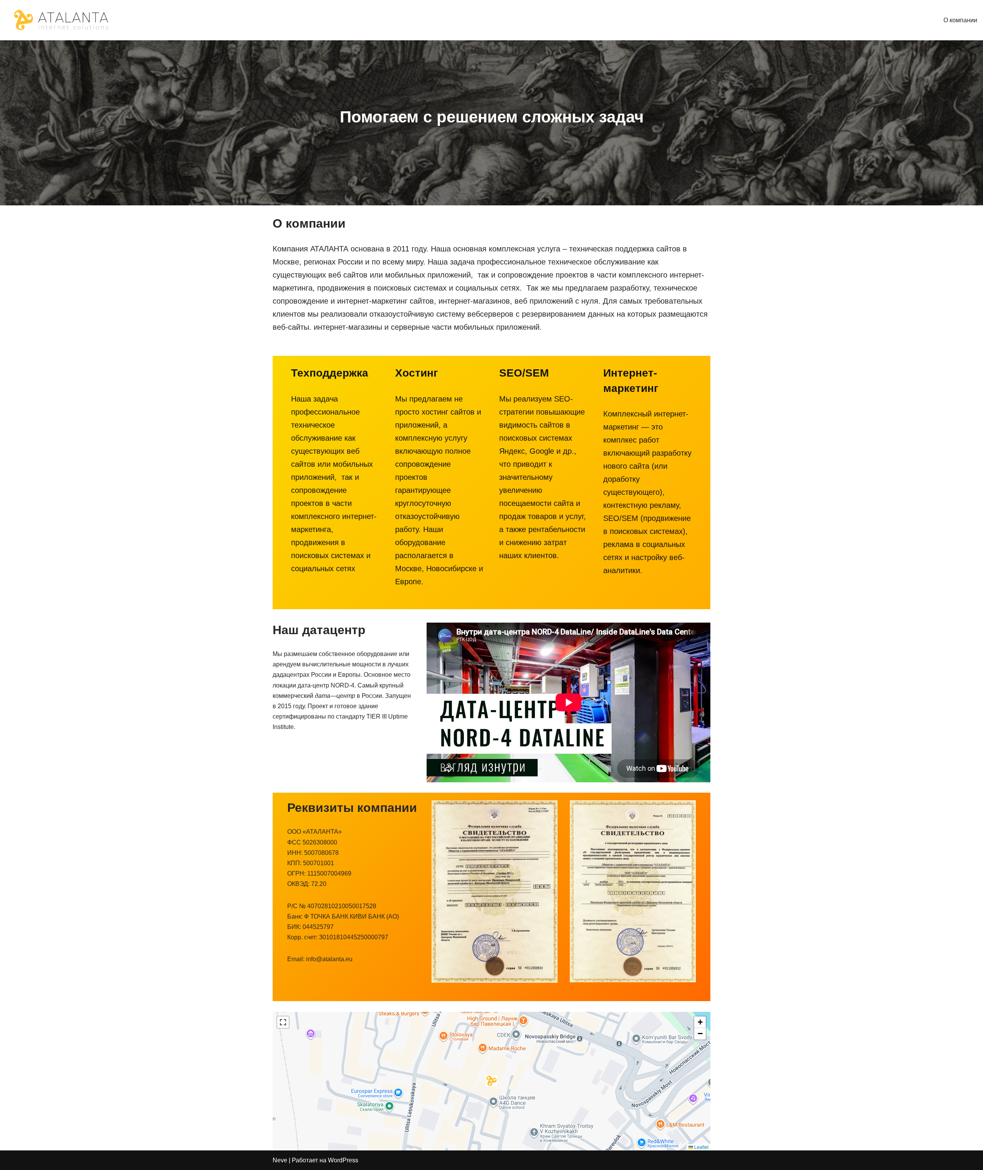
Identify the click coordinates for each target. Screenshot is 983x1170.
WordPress (343, 1160)
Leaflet (700, 1147)
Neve (280, 1160)
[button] (491, 1081)
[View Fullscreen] (283, 1022)
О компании (960, 20)
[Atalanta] (61, 20)
